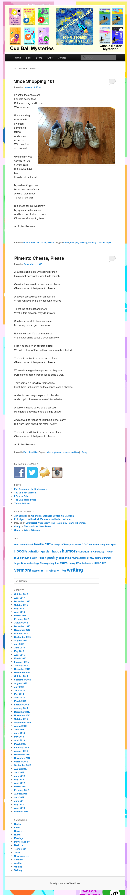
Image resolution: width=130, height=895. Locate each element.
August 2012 (20, 768)
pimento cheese (62, 452)
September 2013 (22, 722)
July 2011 (19, 797)
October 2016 (21, 604)
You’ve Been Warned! (25, 492)
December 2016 (22, 601)
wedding (92, 242)
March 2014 (20, 701)
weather (36, 570)
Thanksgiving (47, 563)
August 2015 (20, 640)
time (57, 563)
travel (64, 562)
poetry (52, 557)
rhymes (76, 557)
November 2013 (22, 715)
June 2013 (19, 733)
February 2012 (21, 790)
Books (39, 57)
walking (83, 242)
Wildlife (50, 242)
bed (19, 544)
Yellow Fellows (22, 503)
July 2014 (19, 686)
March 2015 (20, 658)
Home (18, 57)
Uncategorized (21, 856)
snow (90, 558)
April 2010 (19, 807)
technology (33, 563)
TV (77, 563)
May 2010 (19, 804)
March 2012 (20, 786)
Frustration (32, 551)
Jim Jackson (20, 515)
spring (98, 557)
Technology (20, 848)
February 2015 (21, 661)
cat (48, 544)
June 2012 (19, 775)
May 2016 (19, 608)
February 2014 (21, 704)
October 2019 (21, 594)
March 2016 (20, 615)
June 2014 (19, 690)
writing (75, 569)
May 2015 (19, 651)
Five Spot (111, 544)
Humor (26, 242)
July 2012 (19, 772)
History (18, 831)
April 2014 (19, 697)
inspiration (82, 551)
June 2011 (19, 800)
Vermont (18, 859)
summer (106, 557)
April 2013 (19, 740)
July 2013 (19, 729)
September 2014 (22, 679)
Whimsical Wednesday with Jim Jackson (52, 515)
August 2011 (20, 793)
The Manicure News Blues (37, 526)
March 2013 (20, 743)
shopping (74, 242)
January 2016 (21, 622)
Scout (83, 557)
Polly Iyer (19, 519)
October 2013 (21, 718)
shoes (66, 242)
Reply (84, 452)
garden (46, 551)
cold (85, 544)
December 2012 (22, 754)
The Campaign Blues (25, 499)
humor (68, 551)
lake (93, 551)
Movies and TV (22, 841)
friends (50, 452)
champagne (56, 544)
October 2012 (21, 761)
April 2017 (19, 597)
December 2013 (22, 711)
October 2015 (21, 633)
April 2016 (19, 612)
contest (93, 544)
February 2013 (21, 747)
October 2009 (21, 811)
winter (61, 570)
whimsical (49, 570)
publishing (65, 558)
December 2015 (22, 626)
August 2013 (20, 726)
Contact (62, 57)
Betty (24, 544)
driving (101, 544)
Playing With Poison (34, 558)
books (39, 544)
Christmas (76, 544)
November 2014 (22, 672)
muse (109, 551)
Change (66, 544)
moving (100, 551)
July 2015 (19, 644)
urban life (99, 563)
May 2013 (19, 736)
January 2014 (21, 708)
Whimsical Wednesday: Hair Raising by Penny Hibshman (56, 522)
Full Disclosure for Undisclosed (30, 489)
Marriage (18, 838)
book (30, 544)
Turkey (72, 563)
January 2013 (21, 750)
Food (25, 452)
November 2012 (22, 758)
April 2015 (19, 654)
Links (50, 57)
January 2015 (21, 665)
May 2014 (19, 693)
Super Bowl (20, 563)
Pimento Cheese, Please (39, 258)
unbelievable (86, 563)
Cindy (17, 526)
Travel (43, 242)
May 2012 (19, 779)
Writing (18, 870)
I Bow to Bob (21, 496)
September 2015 (22, 636)
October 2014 (21, 676)
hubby (56, 551)
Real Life (35, 242)
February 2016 (21, 619)
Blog (28, 57)
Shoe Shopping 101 (34, 81)
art (15, 544)
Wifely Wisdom (32, 530)
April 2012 (19, 783)
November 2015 (22, 629)
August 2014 (20, 683)
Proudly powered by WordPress (65, 883)
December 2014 (22, 669)
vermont (22, 570)
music (17, 558)
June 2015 (19, 647)
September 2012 (22, 765)
